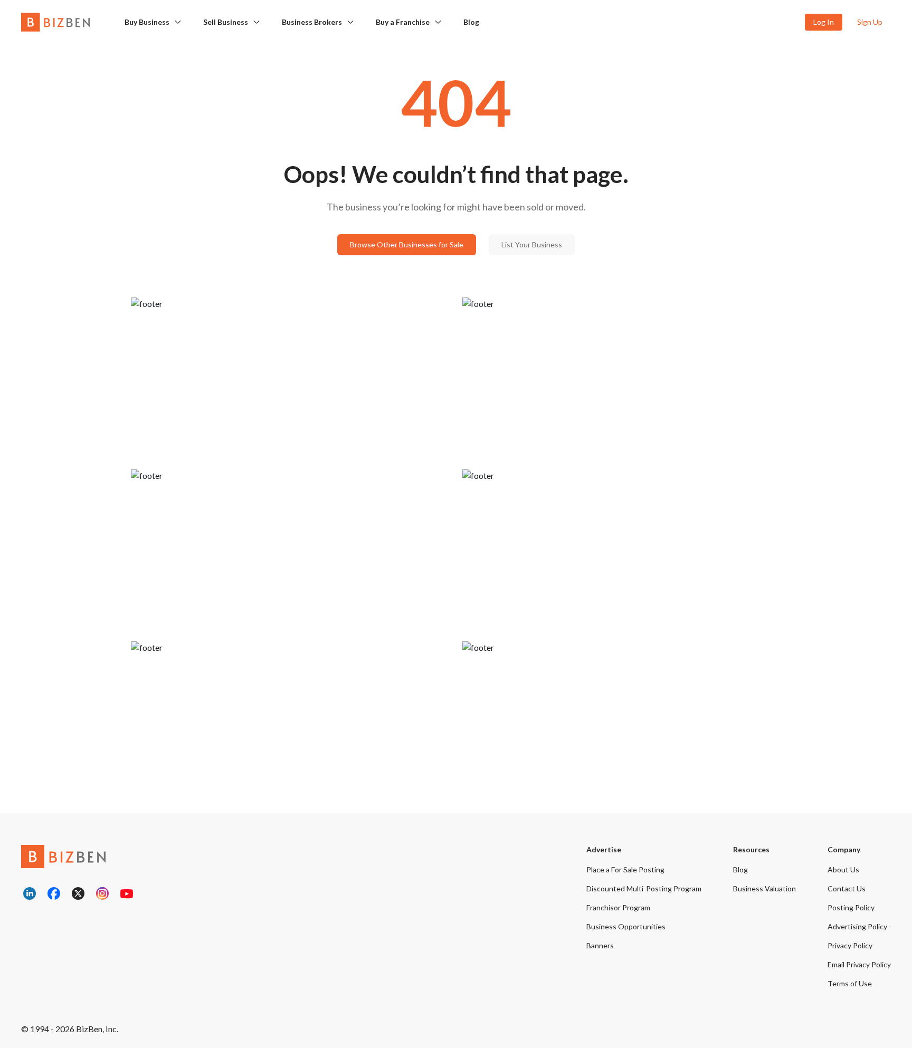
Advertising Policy (857, 926)
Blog (471, 21)
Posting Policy (851, 907)
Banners (600, 945)
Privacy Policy (850, 945)
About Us (843, 869)
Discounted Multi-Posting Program (643, 888)
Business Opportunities (626, 926)
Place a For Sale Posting (625, 869)
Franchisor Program (618, 907)
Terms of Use (850, 983)
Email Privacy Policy (859, 964)
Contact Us (847, 888)
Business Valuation (764, 888)
